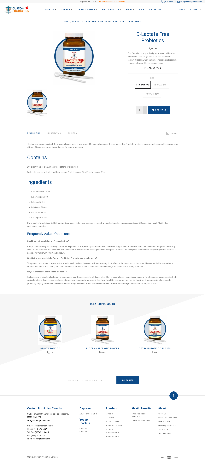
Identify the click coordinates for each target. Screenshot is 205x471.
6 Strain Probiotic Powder (155, 348)
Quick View (50, 331)
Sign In (182, 9)
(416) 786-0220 (170, 2)
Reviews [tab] (72, 133)
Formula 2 (84, 431)
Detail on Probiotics (141, 421)
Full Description (152, 68)
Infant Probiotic (50, 348)
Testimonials (164, 422)
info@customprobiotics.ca (191, 2)
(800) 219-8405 (42, 432)
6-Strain (109, 414)
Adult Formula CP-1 (88, 414)
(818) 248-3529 (40, 429)
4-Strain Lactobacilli (115, 426)
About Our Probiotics (167, 418)
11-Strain (110, 418)
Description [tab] (34, 133)
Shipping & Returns (167, 426)
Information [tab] (54, 133)
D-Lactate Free (112, 422)
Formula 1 (84, 429)
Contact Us (163, 430)
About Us (162, 414)
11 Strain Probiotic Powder (102, 348)
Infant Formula (112, 436)
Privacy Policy (164, 434)
